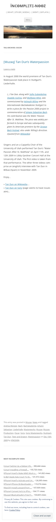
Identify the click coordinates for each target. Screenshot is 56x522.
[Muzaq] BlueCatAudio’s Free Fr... (18, 495)
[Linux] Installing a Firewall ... (16, 469)
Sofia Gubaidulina (37, 94)
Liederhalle (18, 429)
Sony (22, 433)
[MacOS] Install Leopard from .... (18, 487)
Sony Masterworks (34, 433)
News (35, 422)
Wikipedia (25, 133)
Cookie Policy (14, 510)
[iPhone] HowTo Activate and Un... (19, 480)
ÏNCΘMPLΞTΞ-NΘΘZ (28, 6)
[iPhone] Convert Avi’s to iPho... (17, 491)
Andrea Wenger (10, 425)
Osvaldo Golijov (14, 97)
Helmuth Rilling (31, 101)
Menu (28, 20)
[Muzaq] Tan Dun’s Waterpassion (26, 62)
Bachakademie (29, 425)
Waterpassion (34, 436)
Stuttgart (47, 433)
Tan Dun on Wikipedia (16, 184)
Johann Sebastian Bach (36, 112)
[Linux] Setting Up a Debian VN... (18, 466)
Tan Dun (7, 436)
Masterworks (29, 429)
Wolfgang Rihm (34, 97)
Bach (20, 425)
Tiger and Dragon (19, 436)
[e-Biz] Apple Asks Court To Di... (17, 477)
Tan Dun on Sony (13, 187)
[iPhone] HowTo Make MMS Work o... (20, 473)
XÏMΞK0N (15, 440)
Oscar (17, 433)
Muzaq (29, 422)
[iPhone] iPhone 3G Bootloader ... (18, 484)
